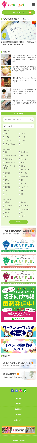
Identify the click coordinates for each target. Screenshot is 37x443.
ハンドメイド (25, 187)
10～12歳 (8, 140)
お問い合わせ (18, 420)
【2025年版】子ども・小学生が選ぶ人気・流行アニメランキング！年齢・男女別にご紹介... (24, 91)
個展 (22, 194)
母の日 (7, 216)
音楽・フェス (9, 159)
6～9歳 (23, 137)
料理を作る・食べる (11, 155)
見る (6, 176)
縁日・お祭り (25, 155)
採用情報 (18, 414)
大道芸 (7, 213)
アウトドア (24, 183)
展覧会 (23, 166)
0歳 (6, 133)
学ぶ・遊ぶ (24, 173)
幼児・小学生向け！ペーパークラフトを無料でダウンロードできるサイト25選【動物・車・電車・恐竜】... (24, 58)
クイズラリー (25, 169)
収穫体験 (7, 187)
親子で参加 (24, 206)
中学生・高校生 (10, 144)
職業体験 (7, 209)
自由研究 (7, 183)
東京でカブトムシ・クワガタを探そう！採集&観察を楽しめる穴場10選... (24, 103)
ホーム (18, 398)
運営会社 (18, 403)
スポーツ (23, 159)
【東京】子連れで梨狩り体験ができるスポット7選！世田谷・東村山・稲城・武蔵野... (24, 69)
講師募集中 (18, 409)
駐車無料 (23, 202)
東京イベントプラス (13, 4)
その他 (23, 162)
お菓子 (23, 216)
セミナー (7, 194)
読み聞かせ (24, 176)
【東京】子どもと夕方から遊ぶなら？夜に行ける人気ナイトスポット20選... (24, 80)
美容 (22, 180)
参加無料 (7, 202)
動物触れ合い (25, 152)
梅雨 (22, 213)
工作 (6, 152)
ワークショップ (10, 162)
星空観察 (7, 173)
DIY (6, 190)
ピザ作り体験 (25, 209)
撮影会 (7, 180)
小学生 (23, 140)
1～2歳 (23, 133)
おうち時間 (8, 206)
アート (23, 190)
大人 (22, 144)
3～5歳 (7, 137)
